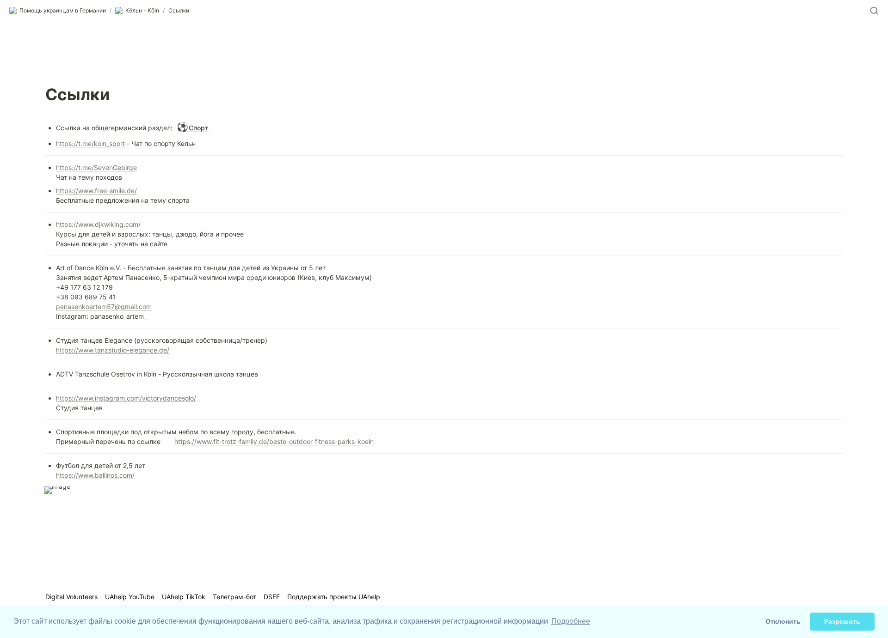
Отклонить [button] (783, 621)
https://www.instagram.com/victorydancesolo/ (126, 398)
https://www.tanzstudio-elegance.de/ (112, 350)
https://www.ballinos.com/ (95, 475)
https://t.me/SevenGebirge (96, 167)
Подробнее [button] (570, 621)
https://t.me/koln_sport (90, 143)
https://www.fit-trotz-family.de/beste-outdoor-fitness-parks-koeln (274, 441)
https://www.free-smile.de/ (96, 190)
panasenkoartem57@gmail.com (104, 306)
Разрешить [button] (842, 621)
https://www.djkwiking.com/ (98, 224)
